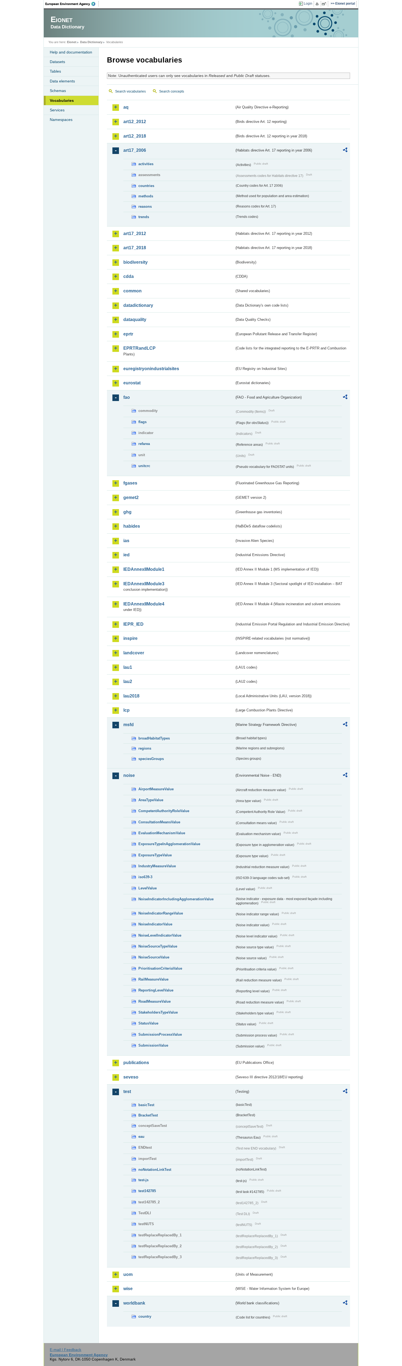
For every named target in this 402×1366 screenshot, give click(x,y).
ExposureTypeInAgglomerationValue (169, 844)
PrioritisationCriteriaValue (160, 968)
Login (308, 3)
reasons (145, 206)
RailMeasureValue (153, 979)
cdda (128, 276)
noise (129, 775)
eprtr (128, 334)
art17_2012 (134, 233)
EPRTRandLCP (139, 348)
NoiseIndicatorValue (155, 924)
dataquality (134, 319)
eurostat (132, 383)
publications (136, 1062)
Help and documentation (71, 52)
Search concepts (171, 91)
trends (143, 217)
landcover (133, 653)
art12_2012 (134, 121)
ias (126, 540)
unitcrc (144, 466)
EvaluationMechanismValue (161, 833)
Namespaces (61, 119)
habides (131, 526)
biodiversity (135, 262)
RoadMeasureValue (154, 1001)
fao (126, 397)
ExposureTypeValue (155, 855)
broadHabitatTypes (154, 738)
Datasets (57, 62)
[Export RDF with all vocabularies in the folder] (345, 150)
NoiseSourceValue (153, 957)
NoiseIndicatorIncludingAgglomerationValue (176, 899)
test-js (143, 1180)
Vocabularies (62, 100)
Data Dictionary (91, 42)
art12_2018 (134, 136)
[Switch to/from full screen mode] (325, 4)
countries (146, 186)
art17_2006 (134, 150)
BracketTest (148, 1115)
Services (57, 110)
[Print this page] (318, 4)
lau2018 (131, 696)
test (127, 1091)
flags (142, 422)
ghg (127, 512)
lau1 (127, 667)
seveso (130, 1077)
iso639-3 (145, 877)
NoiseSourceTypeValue (157, 946)
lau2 (127, 681)
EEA (72, 4)
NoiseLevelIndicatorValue (159, 935)
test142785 (147, 1191)
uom (128, 1274)
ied (126, 555)
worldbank (134, 1303)
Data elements (62, 81)
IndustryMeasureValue (157, 866)
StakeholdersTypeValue (158, 1012)
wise (128, 1288)
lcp (126, 710)
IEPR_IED (133, 624)
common (132, 291)
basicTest (146, 1105)
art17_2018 (134, 247)
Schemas (58, 90)
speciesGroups (151, 759)
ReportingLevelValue (155, 990)
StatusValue (148, 1023)
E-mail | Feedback (65, 1349)
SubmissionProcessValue (160, 1034)
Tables (55, 71)
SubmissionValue (153, 1045)
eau (141, 1137)
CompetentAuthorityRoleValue (163, 811)
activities (145, 164)
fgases (130, 483)
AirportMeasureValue (156, 789)
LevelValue (147, 888)
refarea (144, 444)
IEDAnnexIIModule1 (143, 569)
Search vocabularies (130, 91)
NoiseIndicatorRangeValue (160, 913)
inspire (130, 638)
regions (144, 748)
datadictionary (138, 305)
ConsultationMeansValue (159, 822)
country (144, 1316)
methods (145, 196)
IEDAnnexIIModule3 (143, 583)
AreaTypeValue (150, 800)
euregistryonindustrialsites (151, 368)
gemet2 (131, 497)
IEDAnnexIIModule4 (143, 604)
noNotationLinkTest (154, 1170)
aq (126, 107)
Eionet (71, 42)
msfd (128, 724)
